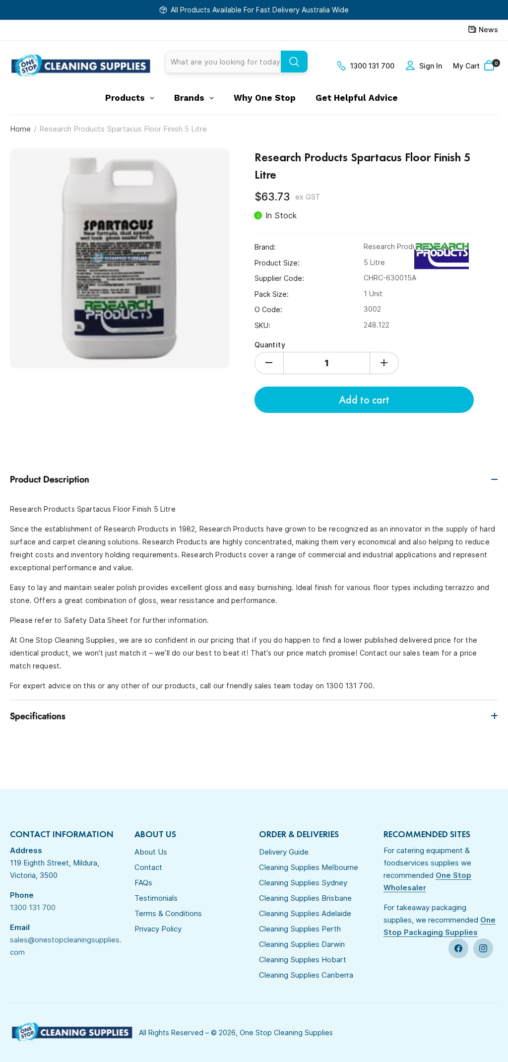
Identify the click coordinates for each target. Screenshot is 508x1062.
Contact (148, 867)
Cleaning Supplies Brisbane (305, 898)
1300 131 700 (372, 66)
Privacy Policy (158, 928)
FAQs (143, 882)
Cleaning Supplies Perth (300, 928)
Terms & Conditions (168, 913)
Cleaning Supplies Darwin (302, 944)
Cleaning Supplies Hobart (302, 959)
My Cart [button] (475, 65)
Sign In (430, 66)
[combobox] (236, 62)
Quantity (269, 344)
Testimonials (156, 898)
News (488, 29)
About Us (150, 852)
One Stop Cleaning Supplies (286, 1032)
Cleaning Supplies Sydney (303, 882)
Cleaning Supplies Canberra (306, 975)
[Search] (294, 61)
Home (20, 129)
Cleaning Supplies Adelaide (305, 913)
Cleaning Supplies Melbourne (308, 867)
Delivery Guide (284, 852)
